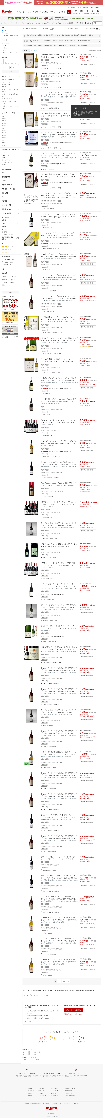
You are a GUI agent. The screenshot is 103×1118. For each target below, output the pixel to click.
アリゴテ (4, 164)
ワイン (35, 1052)
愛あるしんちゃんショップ (50, 557)
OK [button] (96, 111)
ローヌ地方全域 (6, 84)
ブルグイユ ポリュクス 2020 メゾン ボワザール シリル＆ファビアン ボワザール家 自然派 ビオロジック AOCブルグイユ (59, 546)
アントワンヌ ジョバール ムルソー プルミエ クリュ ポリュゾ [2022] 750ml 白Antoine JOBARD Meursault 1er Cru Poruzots (58, 607)
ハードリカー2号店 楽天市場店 (51, 683)
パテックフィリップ (49, 995)
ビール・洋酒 (5, 43)
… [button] (13, 23)
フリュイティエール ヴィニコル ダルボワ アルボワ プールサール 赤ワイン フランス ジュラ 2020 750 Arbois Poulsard (59, 298)
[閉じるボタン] (99, 36)
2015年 (4, 133)
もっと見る (28, 1021)
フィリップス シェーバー (31, 995)
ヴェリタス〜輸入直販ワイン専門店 (52, 354)
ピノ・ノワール (6, 160)
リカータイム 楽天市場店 (49, 746)
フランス (4, 172)
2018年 (4, 128)
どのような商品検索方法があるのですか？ (38, 1015)
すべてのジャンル (6, 23)
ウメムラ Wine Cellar (48, 169)
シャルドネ (5, 152)
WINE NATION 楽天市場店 (50, 538)
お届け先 (4, 220)
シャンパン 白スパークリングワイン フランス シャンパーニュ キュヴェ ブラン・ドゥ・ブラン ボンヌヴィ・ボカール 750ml (59, 628)
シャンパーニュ (6, 82)
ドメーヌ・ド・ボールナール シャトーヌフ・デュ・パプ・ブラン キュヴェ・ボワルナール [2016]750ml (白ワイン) (58, 155)
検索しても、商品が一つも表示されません (38, 1018)
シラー (3, 157)
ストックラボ (46, 414)
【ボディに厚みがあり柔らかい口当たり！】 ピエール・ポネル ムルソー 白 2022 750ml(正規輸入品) (59, 754)
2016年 (4, 130)
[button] (96, 7)
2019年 (4, 125)
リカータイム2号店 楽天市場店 (51, 108)
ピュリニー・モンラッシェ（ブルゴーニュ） (10, 102)
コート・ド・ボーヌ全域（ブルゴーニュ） (10, 95)
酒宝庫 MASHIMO (48, 725)
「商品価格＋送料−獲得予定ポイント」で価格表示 (35, 28)
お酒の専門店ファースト (49, 767)
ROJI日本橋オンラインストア (51, 870)
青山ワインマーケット (49, 270)
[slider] (1, 64)
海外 (7, 217)
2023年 (4, 118)
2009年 (4, 137)
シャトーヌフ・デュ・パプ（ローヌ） (10, 107)
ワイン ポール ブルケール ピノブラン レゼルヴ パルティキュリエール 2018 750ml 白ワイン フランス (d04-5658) (59, 443)
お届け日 (4, 226)
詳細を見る (84, 45)
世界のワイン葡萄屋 (48, 209)
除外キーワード (6, 285)
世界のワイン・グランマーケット (52, 456)
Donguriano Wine (48, 228)
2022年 (4, 121)
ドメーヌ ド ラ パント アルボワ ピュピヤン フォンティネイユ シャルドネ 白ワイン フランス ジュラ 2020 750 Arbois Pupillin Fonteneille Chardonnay (59, 195)
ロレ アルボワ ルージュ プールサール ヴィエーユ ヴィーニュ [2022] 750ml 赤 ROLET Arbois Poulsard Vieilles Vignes (58, 525)
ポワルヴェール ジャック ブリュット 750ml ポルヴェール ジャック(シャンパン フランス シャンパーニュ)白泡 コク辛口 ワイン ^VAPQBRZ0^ (59, 340)
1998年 (4, 142)
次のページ (66, 981)
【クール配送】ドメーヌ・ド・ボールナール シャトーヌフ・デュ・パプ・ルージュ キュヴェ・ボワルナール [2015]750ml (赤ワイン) (59, 586)
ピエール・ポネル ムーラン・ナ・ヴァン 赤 (58, 857)
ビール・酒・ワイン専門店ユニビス (52, 148)
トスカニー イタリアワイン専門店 (52, 68)
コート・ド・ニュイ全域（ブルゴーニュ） (10, 90)
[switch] (17, 238)
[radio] (2, 30)
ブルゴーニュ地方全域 (8, 79)
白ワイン (41, 1054)
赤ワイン (41, 1052)
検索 (11, 71)
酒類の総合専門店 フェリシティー (52, 248)
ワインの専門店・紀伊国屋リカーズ (52, 333)
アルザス (4, 87)
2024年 (4, 116)
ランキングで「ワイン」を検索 (31, 1059)
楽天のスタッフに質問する (73, 1010)
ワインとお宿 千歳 (48, 496)
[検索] (69, 12)
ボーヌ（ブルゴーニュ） (8, 99)
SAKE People (46, 393)
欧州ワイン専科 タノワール (50, 641)
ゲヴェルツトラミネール (8, 162)
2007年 (4, 140)
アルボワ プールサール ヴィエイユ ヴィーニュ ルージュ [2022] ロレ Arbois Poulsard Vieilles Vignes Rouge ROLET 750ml (59, 256)
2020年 (4, 123)
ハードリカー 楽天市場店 (49, 291)
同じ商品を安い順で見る (88, 64)
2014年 (4, 135)
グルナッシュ (5, 155)
